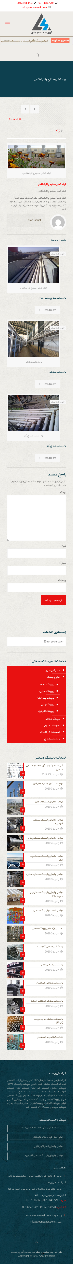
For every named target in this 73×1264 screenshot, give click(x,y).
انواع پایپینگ (53, 676)
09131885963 (24, 3)
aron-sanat (34, 220)
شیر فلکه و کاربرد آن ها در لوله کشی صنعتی (41, 1128)
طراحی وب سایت (52, 1251)
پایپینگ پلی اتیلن (45, 697)
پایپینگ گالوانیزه (46, 711)
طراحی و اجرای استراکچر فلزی (48, 1146)
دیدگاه (63, 492)
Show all (13, 119)
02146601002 (30, 1207)
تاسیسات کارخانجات (50, 732)
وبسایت (62, 579)
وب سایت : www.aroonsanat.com (44, 1215)
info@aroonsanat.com (34, 7)
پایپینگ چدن (47, 704)
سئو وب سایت (32, 1251)
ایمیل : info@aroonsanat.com (46, 1221)
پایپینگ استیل (46, 691)
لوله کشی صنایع (52, 738)
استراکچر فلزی (52, 670)
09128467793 (46, 3)
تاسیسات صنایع (52, 725)
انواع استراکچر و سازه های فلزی (47, 1137)
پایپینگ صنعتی (52, 718)
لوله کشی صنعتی (57, 371)
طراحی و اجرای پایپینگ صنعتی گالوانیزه (44, 1156)
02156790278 (48, 1207)
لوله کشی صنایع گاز (56, 445)
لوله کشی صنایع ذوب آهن (53, 297)
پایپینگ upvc (47, 684)
